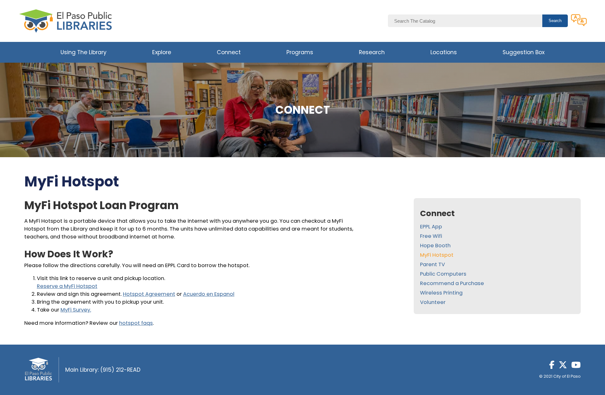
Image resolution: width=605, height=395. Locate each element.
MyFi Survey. (75, 309)
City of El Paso (567, 376)
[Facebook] (552, 366)
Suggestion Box (523, 52)
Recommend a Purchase (452, 283)
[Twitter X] (563, 366)
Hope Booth (435, 245)
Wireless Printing (441, 292)
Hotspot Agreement (149, 294)
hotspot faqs (136, 323)
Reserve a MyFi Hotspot (67, 286)
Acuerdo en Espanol (208, 294)
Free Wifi (431, 236)
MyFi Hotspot (436, 255)
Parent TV (432, 264)
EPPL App (431, 226)
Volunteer (433, 302)
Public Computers (443, 274)
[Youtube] (576, 366)
